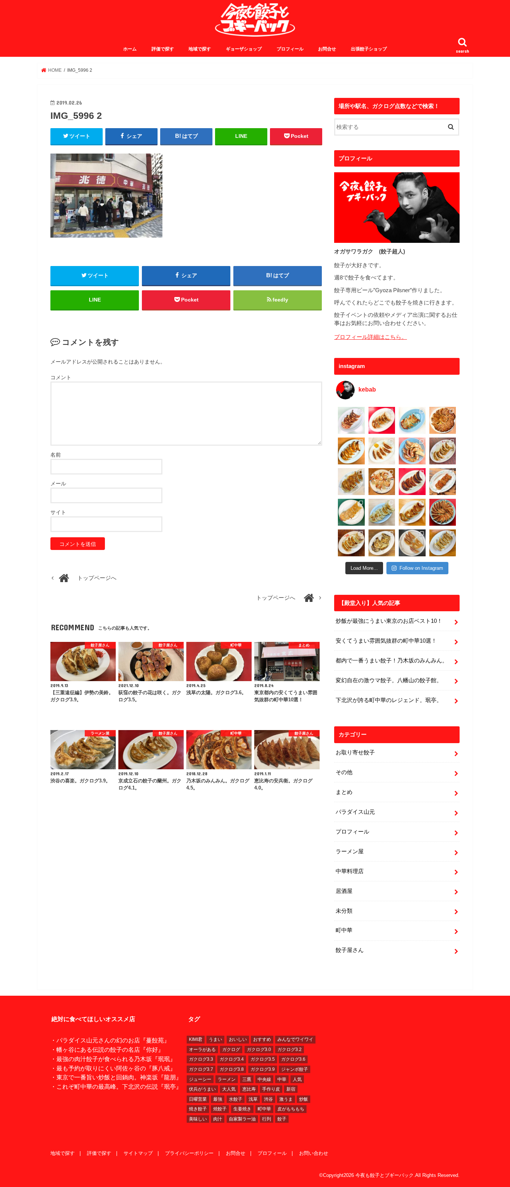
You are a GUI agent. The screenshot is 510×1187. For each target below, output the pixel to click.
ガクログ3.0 (259, 1049)
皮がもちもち (290, 1109)
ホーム (130, 49)
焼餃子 (220, 1109)
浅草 (253, 1099)
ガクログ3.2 (289, 1049)
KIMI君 (195, 1039)
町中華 (344, 930)
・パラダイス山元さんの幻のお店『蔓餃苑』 (110, 1040)
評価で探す (163, 49)
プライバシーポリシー (189, 1153)
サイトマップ (138, 1153)
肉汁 (217, 1119)
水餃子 (235, 1099)
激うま (286, 1099)
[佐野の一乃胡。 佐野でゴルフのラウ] (412, 512)
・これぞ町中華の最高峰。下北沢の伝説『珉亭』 (116, 1086)
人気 (297, 1079)
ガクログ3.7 (201, 1069)
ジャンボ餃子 (294, 1069)
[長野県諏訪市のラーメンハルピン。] (442, 542)
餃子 (281, 1119)
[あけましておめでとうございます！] (442, 512)
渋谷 (268, 1099)
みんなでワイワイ (295, 1039)
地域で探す (200, 49)
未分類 (344, 911)
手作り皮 (271, 1089)
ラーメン (227, 1079)
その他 (344, 772)
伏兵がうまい (202, 1089)
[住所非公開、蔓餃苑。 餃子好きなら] (381, 481)
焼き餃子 (198, 1109)
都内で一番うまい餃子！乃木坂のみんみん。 (392, 661)
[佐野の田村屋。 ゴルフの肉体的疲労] (381, 512)
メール (58, 483)
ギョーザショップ (244, 49)
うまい (215, 1039)
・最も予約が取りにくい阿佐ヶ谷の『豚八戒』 (113, 1068)
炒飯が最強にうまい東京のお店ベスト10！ (389, 621)
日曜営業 (198, 1099)
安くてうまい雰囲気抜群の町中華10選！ (386, 641)
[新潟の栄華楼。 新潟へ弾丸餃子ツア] (412, 542)
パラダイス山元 (355, 812)
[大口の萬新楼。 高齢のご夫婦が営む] (412, 451)
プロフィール (290, 49)
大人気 (229, 1089)
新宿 (290, 1089)
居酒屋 (344, 891)
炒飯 (303, 1099)
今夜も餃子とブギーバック (384, 1175)
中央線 (264, 1079)
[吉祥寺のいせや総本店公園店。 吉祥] (442, 481)
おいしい (238, 1039)
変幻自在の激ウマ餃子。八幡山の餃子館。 (389, 680)
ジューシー (200, 1079)
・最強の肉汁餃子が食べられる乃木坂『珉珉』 (113, 1058)
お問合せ (327, 49)
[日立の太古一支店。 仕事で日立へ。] (412, 420)
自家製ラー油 (242, 1119)
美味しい (198, 1119)
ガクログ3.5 (263, 1059)
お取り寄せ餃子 (355, 752)
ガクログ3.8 (232, 1069)
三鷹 (246, 1079)
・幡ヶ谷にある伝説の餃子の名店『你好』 (107, 1049)
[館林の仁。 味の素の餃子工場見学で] (381, 542)
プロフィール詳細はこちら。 (370, 337)
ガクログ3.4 (232, 1059)
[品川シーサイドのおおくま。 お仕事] (381, 451)
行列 (266, 1119)
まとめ (344, 792)
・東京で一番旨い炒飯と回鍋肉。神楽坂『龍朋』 (116, 1077)
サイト (58, 512)
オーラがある (202, 1049)
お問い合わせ (313, 1153)
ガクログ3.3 (201, 1059)
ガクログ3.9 (263, 1069)
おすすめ (262, 1039)
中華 (281, 1079)
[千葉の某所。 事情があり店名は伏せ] (412, 481)
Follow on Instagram (421, 568)
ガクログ (231, 1049)
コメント (60, 377)
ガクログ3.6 (293, 1059)
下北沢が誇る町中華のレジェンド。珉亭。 (389, 700)
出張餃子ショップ (369, 49)
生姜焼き (242, 1109)
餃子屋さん (350, 950)
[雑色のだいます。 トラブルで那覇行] (381, 420)
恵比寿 (249, 1089)
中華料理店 (350, 871)
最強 (217, 1099)
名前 (55, 455)
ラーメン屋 (350, 851)
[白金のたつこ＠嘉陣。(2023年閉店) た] (442, 420)
